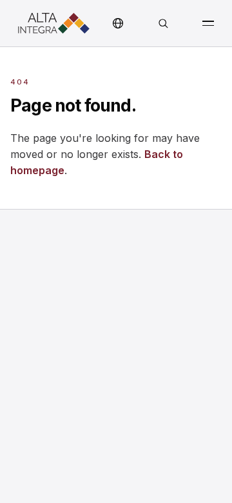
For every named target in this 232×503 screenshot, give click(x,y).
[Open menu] (208, 23)
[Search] (163, 23)
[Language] (117, 23)
